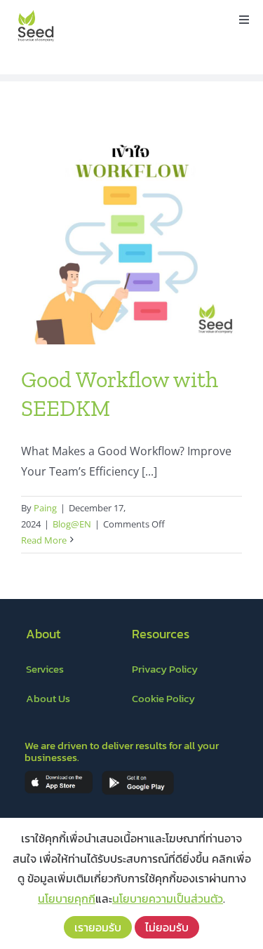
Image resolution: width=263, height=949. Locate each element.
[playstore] (138, 775)
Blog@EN (72, 524)
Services (45, 669)
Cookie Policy (163, 698)
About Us (48, 698)
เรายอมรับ (97, 927)
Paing (45, 508)
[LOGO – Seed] (36, 12)
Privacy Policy (165, 669)
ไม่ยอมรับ (167, 927)
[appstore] (59, 775)
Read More (44, 540)
